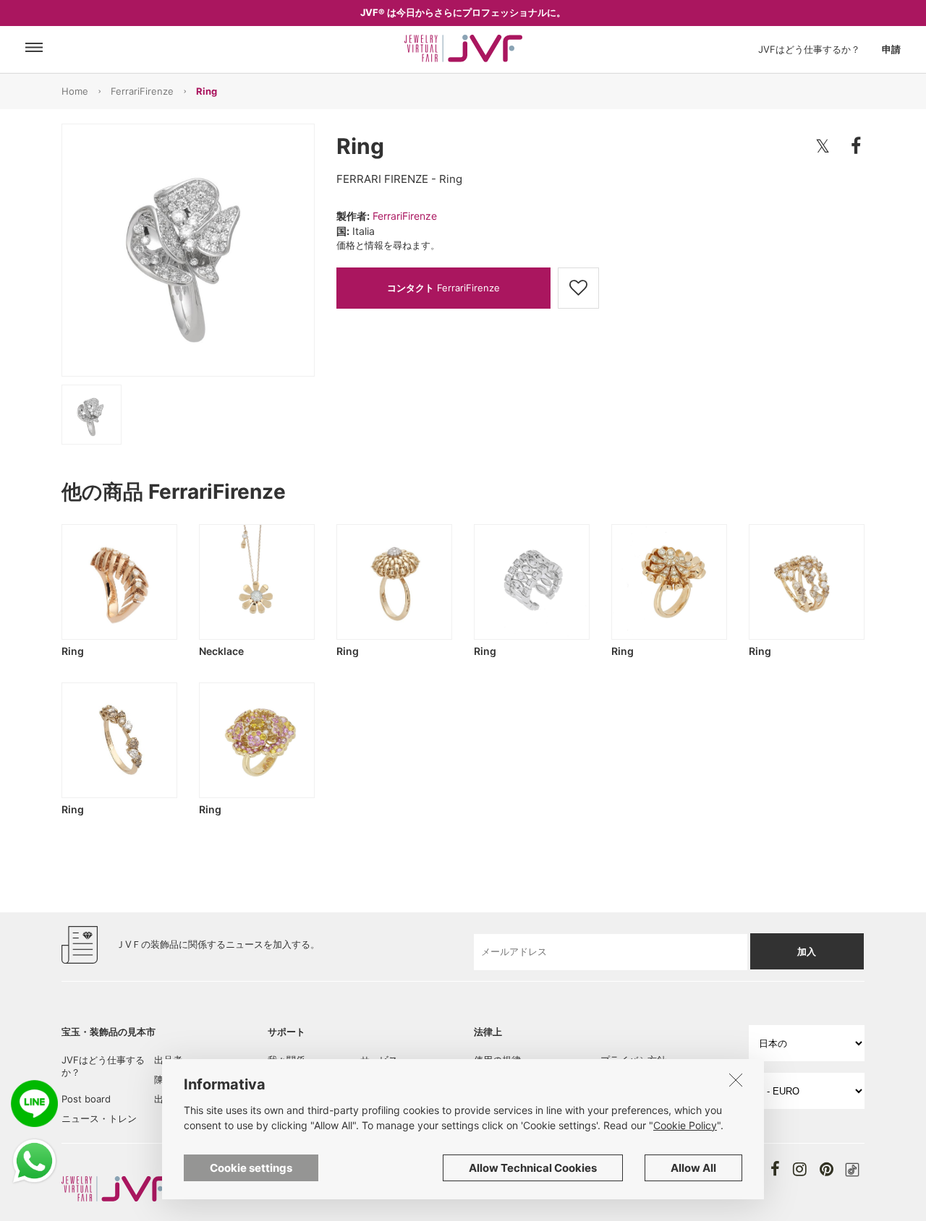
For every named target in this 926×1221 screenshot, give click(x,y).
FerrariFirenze (142, 91)
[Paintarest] (826, 1169)
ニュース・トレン (99, 1118)
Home (74, 91)
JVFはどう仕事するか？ (809, 49)
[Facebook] (775, 1169)
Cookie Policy (685, 1125)
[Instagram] (800, 1169)
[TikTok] (852, 1170)
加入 (806, 951)
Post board (86, 1099)
